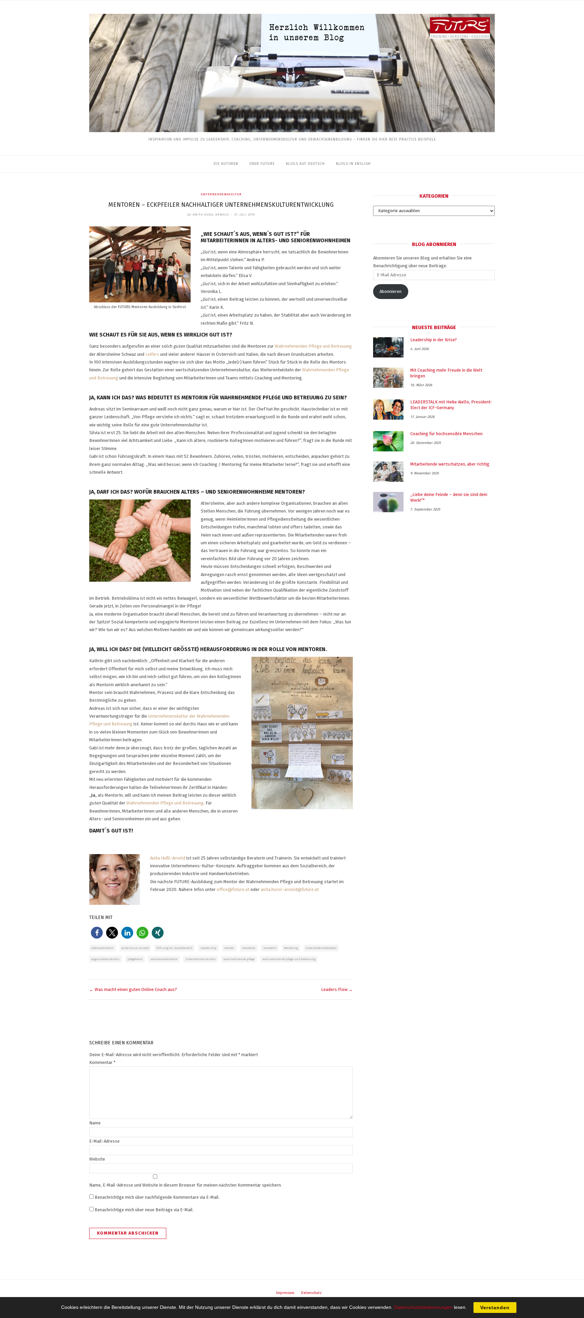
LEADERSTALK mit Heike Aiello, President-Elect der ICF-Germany (451, 404)
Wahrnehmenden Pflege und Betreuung (313, 346)
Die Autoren (226, 163)
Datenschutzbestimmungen (423, 1307)
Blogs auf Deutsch (305, 163)
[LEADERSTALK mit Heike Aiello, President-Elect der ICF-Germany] (388, 409)
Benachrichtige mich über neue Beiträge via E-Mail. (144, 1209)
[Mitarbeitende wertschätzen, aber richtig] (388, 472)
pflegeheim (135, 959)
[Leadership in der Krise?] (388, 347)
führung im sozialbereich (174, 948)
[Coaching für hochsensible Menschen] (388, 441)
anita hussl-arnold (135, 948)
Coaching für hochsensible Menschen (446, 433)
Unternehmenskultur (221, 194)
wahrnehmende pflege (238, 959)
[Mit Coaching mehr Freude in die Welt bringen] (388, 378)
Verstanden (495, 1307)
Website (97, 1159)
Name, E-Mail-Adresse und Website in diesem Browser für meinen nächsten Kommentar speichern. (185, 1185)
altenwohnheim (102, 948)
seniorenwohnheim (164, 959)
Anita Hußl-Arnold (168, 858)
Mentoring (291, 948)
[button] (97, 933)
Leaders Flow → (337, 989)
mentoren (249, 948)
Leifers (152, 354)
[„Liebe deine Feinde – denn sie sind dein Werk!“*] (388, 502)
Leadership (208, 948)
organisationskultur (105, 959)
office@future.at (233, 889)
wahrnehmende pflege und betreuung (288, 959)
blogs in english (353, 163)
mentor (229, 948)
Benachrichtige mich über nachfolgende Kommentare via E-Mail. (157, 1197)
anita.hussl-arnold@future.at (290, 889)
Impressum (285, 1293)
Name (95, 1122)
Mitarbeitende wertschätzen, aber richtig (449, 464)
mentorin (269, 948)
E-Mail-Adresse (104, 1141)
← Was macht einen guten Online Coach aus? (133, 989)
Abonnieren (391, 291)
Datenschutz (311, 1293)
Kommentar (102, 1062)
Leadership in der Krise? (433, 339)
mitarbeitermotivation (321, 948)
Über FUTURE (262, 163)
